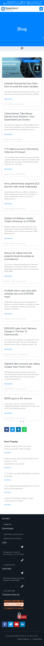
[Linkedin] (22, 624)
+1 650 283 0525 (9, 565)
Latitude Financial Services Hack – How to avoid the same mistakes (21, 85)
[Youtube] (16, 624)
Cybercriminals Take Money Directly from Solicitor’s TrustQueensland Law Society (19, 116)
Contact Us (7, 524)
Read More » (8, 99)
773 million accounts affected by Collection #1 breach (21, 151)
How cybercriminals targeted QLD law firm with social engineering (21, 185)
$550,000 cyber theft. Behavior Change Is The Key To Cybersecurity (20, 331)
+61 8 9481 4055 (9, 591)
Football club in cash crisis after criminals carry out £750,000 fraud (20, 293)
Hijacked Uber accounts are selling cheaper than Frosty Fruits (22, 365)
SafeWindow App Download (13, 534)
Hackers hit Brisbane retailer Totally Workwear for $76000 (19, 220)
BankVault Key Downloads (13, 538)
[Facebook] (4, 624)
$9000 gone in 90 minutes (18, 398)
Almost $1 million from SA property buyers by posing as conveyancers (19, 256)
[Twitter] (10, 624)
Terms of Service (23, 639)
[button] (41, 9)
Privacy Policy (37, 639)
